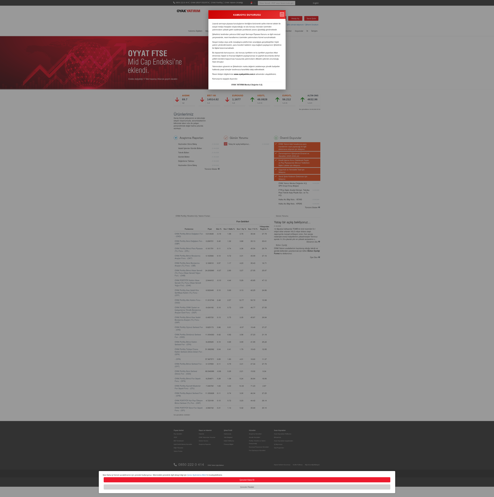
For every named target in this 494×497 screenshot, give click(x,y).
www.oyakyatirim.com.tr (244, 74)
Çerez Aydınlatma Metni (197, 475)
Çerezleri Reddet (247, 487)
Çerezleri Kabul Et (247, 479)
